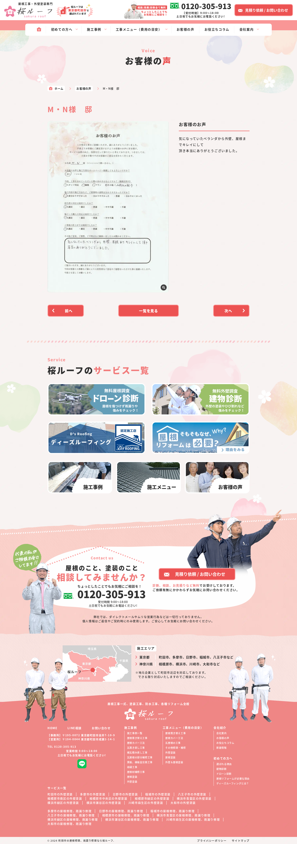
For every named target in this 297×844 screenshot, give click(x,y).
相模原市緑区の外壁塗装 (152, 798)
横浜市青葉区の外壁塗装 (194, 798)
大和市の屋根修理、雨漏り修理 (69, 824)
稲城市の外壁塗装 (158, 794)
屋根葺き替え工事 (137, 738)
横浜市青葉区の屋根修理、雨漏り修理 (183, 815)
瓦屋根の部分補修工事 (140, 757)
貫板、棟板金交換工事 (140, 762)
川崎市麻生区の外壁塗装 (145, 803)
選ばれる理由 (224, 764)
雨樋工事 (132, 767)
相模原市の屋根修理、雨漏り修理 (126, 815)
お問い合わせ (101, 728)
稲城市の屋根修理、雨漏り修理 (173, 811)
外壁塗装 (132, 781)
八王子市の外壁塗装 (192, 794)
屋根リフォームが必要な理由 (233, 778)
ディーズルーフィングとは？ (232, 783)
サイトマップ (241, 840)
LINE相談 (74, 728)
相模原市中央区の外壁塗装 (108, 798)
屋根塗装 (132, 776)
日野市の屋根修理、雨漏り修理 (121, 811)
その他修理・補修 (175, 747)
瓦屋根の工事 (173, 742)
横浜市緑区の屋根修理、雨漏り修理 (72, 819)
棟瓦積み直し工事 (137, 752)
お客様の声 (222, 738)
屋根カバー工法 (136, 742)
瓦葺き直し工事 (136, 747)
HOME (52, 728)
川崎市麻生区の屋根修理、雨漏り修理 (193, 819)
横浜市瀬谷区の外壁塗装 (103, 803)
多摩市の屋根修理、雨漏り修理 (69, 811)
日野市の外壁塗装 (125, 794)
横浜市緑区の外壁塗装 (63, 803)
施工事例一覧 (134, 733)
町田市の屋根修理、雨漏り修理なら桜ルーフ (85, 840)
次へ (228, 310)
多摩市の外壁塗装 (92, 794)
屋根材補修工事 (136, 772)
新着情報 (221, 747)
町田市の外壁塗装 (60, 794)
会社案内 (221, 733)
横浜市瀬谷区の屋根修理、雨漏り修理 (132, 819)
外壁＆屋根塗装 (174, 762)
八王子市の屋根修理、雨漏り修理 (71, 815)
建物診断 (221, 769)
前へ (69, 310)
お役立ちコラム (225, 742)
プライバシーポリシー (211, 840)
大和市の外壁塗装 (183, 803)
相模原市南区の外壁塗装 (64, 798)
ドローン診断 (224, 773)
